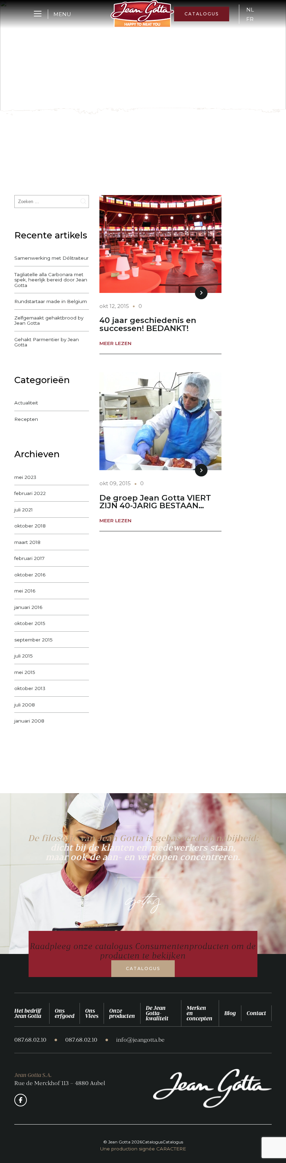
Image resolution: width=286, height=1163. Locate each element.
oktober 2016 (29, 574)
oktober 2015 (29, 623)
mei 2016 (24, 591)
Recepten (26, 419)
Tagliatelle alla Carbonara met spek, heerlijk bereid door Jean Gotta (50, 280)
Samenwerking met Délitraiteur (51, 258)
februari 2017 (29, 558)
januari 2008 (29, 721)
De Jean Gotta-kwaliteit (157, 1013)
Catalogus (202, 13)
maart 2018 (27, 542)
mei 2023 (25, 477)
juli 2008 (24, 705)
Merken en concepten (199, 1013)
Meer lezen (115, 343)
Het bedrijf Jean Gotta (27, 1013)
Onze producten (122, 1013)
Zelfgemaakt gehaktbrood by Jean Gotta (48, 320)
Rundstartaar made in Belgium (50, 301)
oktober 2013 (29, 688)
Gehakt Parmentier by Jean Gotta (46, 342)
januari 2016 (28, 607)
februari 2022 (30, 493)
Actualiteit (26, 402)
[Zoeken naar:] (51, 201)
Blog (230, 1013)
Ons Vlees (91, 1013)
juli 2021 (23, 509)
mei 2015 (24, 672)
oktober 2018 (30, 526)
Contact (256, 1013)
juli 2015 (23, 656)
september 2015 (33, 639)
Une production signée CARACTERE (143, 1149)
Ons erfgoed (64, 1013)
